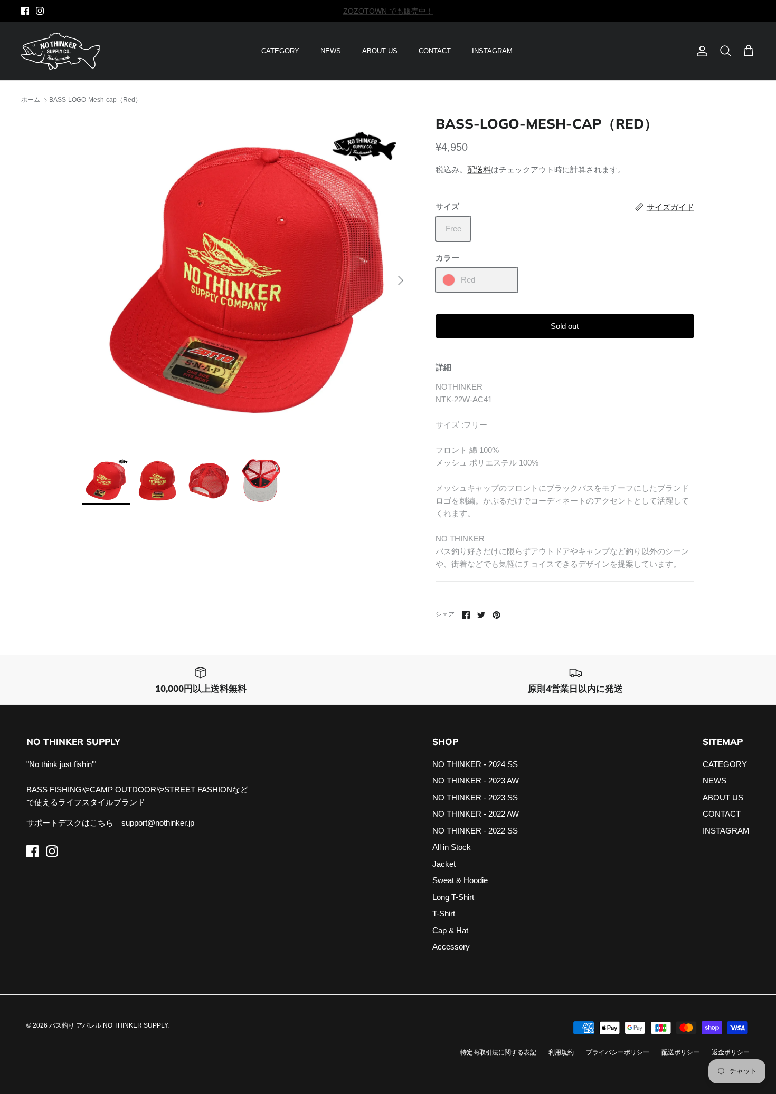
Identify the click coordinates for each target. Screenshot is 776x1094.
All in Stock (451, 847)
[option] (247, 280)
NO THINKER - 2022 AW (475, 813)
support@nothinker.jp (157, 822)
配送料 (479, 169)
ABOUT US (380, 51)
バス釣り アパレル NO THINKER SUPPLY (108, 1025)
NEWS (330, 51)
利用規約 (561, 1052)
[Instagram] (40, 11)
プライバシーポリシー (617, 1052)
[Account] (700, 51)
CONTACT (435, 51)
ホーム (30, 100)
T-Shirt (443, 913)
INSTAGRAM (492, 51)
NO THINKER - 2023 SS (475, 797)
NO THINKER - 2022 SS (475, 830)
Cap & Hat (450, 930)
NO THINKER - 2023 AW (475, 780)
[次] (400, 280)
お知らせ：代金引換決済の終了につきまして (388, 12)
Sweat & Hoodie (460, 880)
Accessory (451, 946)
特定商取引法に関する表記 (498, 1052)
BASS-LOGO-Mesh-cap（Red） (95, 100)
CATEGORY (280, 51)
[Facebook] (25, 11)
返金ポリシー (731, 1052)
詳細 (443, 367)
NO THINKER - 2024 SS (475, 764)
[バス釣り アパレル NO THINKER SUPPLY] (60, 51)
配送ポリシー (680, 1052)
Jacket (444, 863)
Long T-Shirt (453, 897)
